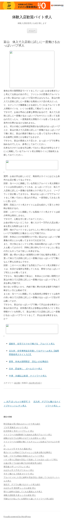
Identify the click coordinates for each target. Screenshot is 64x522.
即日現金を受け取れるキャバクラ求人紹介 (22, 424)
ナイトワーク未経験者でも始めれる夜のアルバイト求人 (28, 434)
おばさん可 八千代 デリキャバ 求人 (19, 470)
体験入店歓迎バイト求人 (32, 17)
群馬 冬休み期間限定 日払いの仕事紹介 (29, 361)
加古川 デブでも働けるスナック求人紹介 (22, 484)
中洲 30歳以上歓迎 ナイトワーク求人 (28, 375)
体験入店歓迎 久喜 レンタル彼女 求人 (20, 495)
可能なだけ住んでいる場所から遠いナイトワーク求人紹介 (29, 498)
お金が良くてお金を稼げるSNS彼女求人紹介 (23, 463)
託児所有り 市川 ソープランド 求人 (19, 431)
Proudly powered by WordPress (17, 516)
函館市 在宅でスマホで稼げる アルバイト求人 (32, 343)
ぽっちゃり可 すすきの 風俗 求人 (18, 448)
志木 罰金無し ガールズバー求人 (25, 368)
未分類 (17, 383)
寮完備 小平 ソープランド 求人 (17, 466)
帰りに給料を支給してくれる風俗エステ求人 (23, 491)
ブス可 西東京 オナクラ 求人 (16, 427)
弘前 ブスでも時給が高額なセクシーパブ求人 (24, 456)
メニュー (32, 31)
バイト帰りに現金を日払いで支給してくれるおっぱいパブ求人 (31, 459)
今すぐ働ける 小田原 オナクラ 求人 (19, 473)
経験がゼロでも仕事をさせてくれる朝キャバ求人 (25, 438)
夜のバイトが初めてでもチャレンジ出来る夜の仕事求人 (28, 452)
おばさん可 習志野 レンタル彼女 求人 (20, 488)
